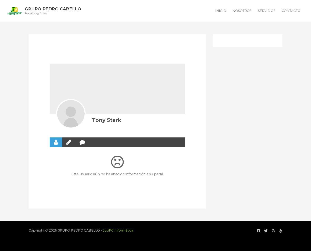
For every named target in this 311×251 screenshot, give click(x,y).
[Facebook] (258, 231)
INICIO (220, 11)
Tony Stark (106, 120)
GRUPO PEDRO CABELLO (53, 8)
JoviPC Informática (118, 230)
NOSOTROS (242, 11)
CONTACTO (291, 11)
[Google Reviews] (273, 231)
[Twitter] (266, 231)
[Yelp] (280, 231)
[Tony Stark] (71, 114)
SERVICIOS (266, 11)
